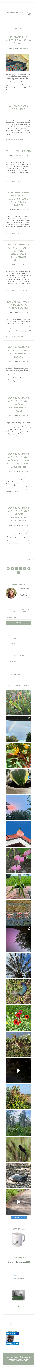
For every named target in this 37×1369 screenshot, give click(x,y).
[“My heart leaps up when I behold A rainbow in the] (18, 729)
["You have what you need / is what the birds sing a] (18, 1149)
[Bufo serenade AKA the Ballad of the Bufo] (18, 1070)
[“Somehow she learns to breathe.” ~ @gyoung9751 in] (18, 1123)
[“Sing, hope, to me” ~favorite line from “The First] (18, 1018)
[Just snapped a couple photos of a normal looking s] (18, 939)
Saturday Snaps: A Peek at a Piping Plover (18, 305)
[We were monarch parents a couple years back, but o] (18, 755)
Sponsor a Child (12, 1331)
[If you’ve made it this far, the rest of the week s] (18, 1175)
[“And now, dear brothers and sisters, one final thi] (18, 702)
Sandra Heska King (18, 14)
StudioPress (20, 1360)
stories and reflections (17, 139)
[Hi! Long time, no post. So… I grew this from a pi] (18, 886)
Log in (25, 1360)
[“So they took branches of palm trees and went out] (18, 965)
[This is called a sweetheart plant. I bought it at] (18, 781)
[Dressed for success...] (18, 991)
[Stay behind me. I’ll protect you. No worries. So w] (18, 1202)
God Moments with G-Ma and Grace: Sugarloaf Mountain (18, 514)
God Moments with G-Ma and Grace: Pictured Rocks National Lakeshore (18, 460)
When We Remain (18, 151)
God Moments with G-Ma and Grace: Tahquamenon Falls (18, 404)
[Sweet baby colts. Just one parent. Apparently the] (18, 1044)
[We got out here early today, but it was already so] (18, 913)
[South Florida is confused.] (18, 1096)
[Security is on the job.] (18, 834)
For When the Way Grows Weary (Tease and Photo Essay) (18, 198)
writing (25, 290)
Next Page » (30, 559)
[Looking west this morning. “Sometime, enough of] (18, 807)
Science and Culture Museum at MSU (18, 40)
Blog (13, 95)
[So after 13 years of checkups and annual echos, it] (18, 860)
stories (16, 95)
